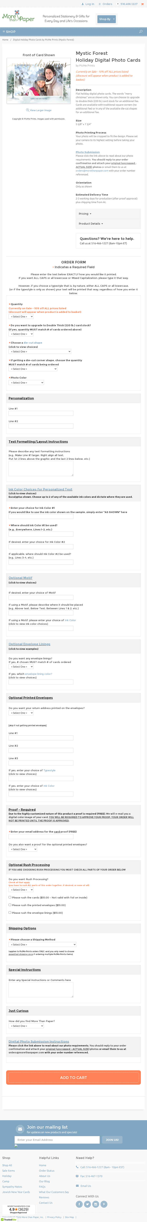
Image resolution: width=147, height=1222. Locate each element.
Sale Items (8, 1170)
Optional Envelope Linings (29, 644)
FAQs (42, 1186)
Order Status (46, 1170)
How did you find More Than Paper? (32, 1021)
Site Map (69, 1217)
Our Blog (44, 1181)
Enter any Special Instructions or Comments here (40, 980)
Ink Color (70, 620)
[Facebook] (79, 1204)
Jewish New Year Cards (16, 1192)
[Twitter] (87, 1204)
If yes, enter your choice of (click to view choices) (32, 772)
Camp (114, 37)
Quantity (45, 308)
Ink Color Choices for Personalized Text (40, 489)
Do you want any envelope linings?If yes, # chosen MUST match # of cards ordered (40, 660)
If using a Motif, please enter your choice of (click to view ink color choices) (42, 622)
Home (5, 39)
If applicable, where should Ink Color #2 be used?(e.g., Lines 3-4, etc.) (40, 555)
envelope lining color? (38, 673)
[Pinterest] (103, 1204)
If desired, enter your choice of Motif (32, 592)
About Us (44, 1175)
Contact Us (45, 1202)
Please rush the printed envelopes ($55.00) (38, 905)
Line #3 (13, 758)
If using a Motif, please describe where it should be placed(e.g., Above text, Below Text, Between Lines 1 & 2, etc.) (46, 606)
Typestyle (49, 770)
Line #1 (13, 408)
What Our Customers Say (54, 1192)
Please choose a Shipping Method (33, 939)
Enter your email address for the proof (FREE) (44, 831)
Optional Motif (20, 578)
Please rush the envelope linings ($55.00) (37, 912)
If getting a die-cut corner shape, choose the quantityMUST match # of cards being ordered (45, 362)
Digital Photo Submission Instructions (39, 1041)
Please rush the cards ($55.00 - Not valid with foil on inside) (49, 897)
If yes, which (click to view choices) (30, 675)
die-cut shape (33, 342)
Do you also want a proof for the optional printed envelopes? (48, 844)
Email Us (86, 1185)
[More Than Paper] (18, 16)
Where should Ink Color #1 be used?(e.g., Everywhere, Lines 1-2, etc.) (33, 527)
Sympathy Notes (12, 1186)
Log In (89, 4)
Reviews (44, 1197)
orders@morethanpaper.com (92, 170)
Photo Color (19, 377)
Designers (96, 42)
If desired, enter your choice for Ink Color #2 (37, 541)
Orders (107, 4)
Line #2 (13, 421)
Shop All (7, 1165)
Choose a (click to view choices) (25, 344)
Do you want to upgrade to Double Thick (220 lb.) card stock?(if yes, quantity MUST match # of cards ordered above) (50, 327)
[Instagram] (95, 1204)
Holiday (82, 42)
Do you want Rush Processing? (49, 882)
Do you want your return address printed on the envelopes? (47, 708)
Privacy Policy (54, 1217)
